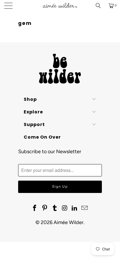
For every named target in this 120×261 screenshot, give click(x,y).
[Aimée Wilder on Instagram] (65, 208)
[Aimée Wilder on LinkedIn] (75, 208)
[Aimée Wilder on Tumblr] (55, 208)
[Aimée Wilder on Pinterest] (45, 208)
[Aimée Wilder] (60, 5)
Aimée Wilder (68, 222)
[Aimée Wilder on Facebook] (35, 208)
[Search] (100, 5)
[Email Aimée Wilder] (84, 208)
